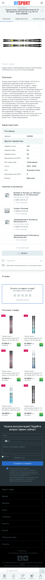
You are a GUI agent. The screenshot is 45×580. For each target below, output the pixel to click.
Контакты (5, 544)
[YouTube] (19, 558)
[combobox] (6, 441)
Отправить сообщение (22, 464)
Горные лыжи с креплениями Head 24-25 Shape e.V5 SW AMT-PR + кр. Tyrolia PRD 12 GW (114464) (10, 340)
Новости (5, 524)
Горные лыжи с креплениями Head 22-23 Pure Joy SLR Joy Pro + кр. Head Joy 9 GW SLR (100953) (33, 410)
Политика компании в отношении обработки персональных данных (22, 563)
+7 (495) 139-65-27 (21, 200)
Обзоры (5, 530)
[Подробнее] (19, 344)
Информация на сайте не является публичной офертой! (22, 566)
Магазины (5, 503)
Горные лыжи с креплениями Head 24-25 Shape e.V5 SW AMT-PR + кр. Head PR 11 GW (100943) (10, 375)
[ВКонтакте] (25, 558)
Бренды (5, 496)
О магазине (6, 517)
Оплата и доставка (9, 537)
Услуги (4, 510)
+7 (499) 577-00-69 (21, 211)
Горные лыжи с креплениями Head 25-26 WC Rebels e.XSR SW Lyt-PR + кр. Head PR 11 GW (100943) (11, 410)
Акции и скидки (8, 489)
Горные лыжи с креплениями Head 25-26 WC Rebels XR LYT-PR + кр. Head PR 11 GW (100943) (33, 374)
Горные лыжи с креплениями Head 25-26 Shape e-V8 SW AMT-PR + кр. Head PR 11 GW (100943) (33, 340)
